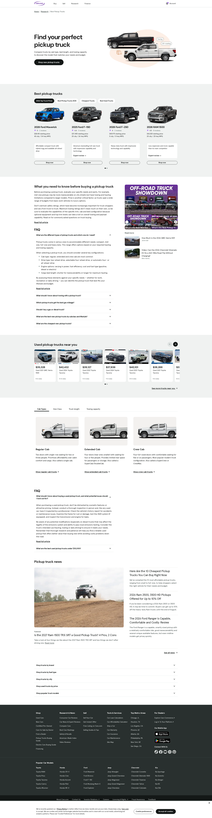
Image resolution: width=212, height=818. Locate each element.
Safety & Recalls (66, 734)
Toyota (38, 768)
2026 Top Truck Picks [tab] (44, 101)
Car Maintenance (113, 738)
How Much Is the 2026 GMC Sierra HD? (158, 238)
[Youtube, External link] (165, 752)
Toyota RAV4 (40, 772)
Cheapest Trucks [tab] (88, 101)
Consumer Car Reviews (68, 718)
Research (74, 3)
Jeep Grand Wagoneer (116, 784)
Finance (88, 3)
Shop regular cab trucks (46, 472)
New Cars (39, 722)
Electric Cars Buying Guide (46, 745)
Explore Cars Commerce (163, 718)
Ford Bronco (88, 776)
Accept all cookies (166, 811)
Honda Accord (65, 780)
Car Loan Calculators (115, 718)
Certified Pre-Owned (44, 726)
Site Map (110, 742)
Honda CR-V (64, 772)
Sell (64, 3)
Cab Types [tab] (41, 409)
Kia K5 (157, 784)
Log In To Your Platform (163, 722)
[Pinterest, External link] (174, 752)
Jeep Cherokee (113, 788)
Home (36, 11)
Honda (62, 768)
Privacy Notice (62, 809)
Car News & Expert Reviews (70, 722)
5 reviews (81, 130)
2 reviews (42, 130)
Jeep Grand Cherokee (116, 776)
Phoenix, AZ (135, 730)
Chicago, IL (135, 718)
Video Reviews (65, 742)
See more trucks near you (163, 388)
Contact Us (76, 799)
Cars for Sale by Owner (44, 730)
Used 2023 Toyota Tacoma (136, 371)
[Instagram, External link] (170, 752)
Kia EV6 (158, 788)
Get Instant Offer (89, 722)
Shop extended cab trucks (96, 472)
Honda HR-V (64, 788)
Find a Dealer (41, 734)
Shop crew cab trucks (143, 472)
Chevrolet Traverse (138, 780)
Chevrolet (135, 768)
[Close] (209, 803)
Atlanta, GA (135, 734)
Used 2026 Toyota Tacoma (66, 371)
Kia (156, 768)
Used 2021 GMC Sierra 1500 (44, 371)
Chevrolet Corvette (138, 772)
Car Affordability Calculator (117, 722)
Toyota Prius (40, 776)
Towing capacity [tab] (93, 409)
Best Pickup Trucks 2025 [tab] (67, 101)
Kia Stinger (159, 780)
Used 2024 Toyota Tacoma (112, 371)
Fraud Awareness (138, 799)
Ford (85, 768)
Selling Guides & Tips (91, 730)
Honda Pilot (64, 784)
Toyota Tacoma (41, 780)
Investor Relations (91, 799)
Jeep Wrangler (113, 772)
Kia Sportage (160, 772)
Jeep (109, 768)
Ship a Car (111, 726)
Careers (106, 799)
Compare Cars (65, 726)
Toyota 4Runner (42, 788)
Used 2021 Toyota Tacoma (159, 371)
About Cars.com (62, 799)
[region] (106, 809)
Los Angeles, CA (137, 726)
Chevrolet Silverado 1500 (140, 776)
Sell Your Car (88, 718)
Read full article (41, 222)
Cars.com (125, 809)
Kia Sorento (159, 776)
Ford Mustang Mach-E (92, 784)
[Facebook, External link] (161, 752)
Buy (55, 3)
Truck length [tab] (74, 409)
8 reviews (156, 130)
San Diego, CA (136, 746)
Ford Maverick (89, 772)
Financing (39, 749)
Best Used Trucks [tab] (106, 101)
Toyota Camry (41, 784)
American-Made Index (68, 738)
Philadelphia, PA (137, 738)
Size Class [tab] (57, 409)
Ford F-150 (88, 780)
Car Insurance (112, 734)
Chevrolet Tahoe (137, 784)
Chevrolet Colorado (138, 788)
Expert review (78, 155)
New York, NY (136, 742)
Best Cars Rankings (67, 730)
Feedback (152, 799)
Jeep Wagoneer (113, 780)
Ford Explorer (89, 788)
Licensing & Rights (119, 799)
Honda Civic (64, 776)
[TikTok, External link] (156, 752)
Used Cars (40, 718)
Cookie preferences (144, 811)
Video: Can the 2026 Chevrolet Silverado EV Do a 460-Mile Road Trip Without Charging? (159, 253)
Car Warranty (112, 730)
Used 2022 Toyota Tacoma (89, 371)
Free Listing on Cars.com (92, 726)
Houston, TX (135, 722)
